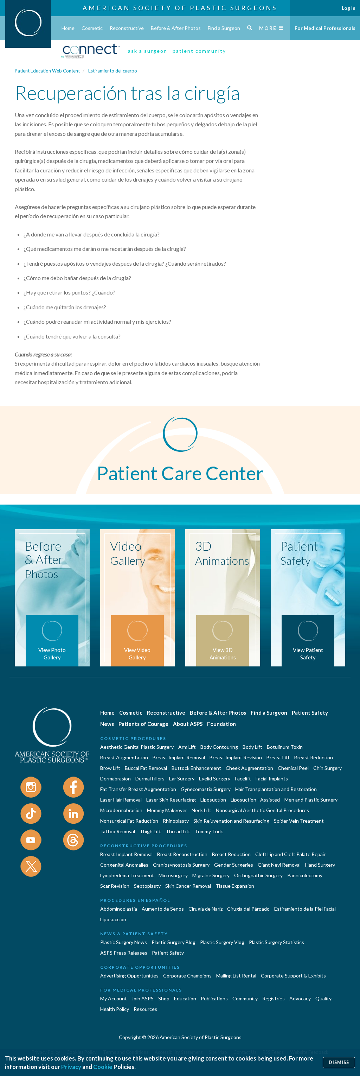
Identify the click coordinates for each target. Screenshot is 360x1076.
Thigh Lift (150, 831)
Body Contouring (219, 747)
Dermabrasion (115, 778)
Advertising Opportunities (129, 976)
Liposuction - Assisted (255, 800)
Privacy (71, 1066)
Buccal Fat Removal (146, 768)
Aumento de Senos (163, 909)
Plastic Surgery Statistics (276, 942)
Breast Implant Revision (236, 757)
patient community (199, 51)
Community (245, 998)
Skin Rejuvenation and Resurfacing (231, 821)
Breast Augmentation (124, 757)
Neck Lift (201, 810)
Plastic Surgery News (123, 942)
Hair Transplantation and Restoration (276, 789)
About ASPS (187, 724)
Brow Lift (110, 768)
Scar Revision (114, 886)
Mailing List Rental (236, 976)
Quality (323, 998)
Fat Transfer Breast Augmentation (138, 789)
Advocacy (300, 998)
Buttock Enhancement (196, 768)
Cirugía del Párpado (248, 909)
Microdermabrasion (121, 810)
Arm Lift (187, 747)
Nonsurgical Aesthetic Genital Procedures (262, 810)
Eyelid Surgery (214, 778)
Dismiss (339, 1062)
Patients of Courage (143, 724)
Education (185, 998)
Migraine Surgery (211, 875)
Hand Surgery (320, 865)
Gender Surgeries (233, 865)
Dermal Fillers (150, 778)
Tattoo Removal (117, 831)
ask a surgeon (147, 51)
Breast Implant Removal (179, 757)
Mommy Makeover (167, 810)
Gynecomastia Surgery (206, 789)
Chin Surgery (327, 768)
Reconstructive (127, 28)
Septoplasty (147, 886)
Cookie (102, 1066)
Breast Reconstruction (182, 854)
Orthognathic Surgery (258, 875)
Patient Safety (310, 712)
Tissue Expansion (235, 886)
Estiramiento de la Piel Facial (305, 909)
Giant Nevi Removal (279, 865)
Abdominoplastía (118, 909)
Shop (163, 998)
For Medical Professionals (325, 28)
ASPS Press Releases (123, 953)
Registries (273, 998)
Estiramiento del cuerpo (112, 71)
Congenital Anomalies (124, 865)
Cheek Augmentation (249, 768)
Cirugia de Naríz (205, 909)
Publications (214, 998)
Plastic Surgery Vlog (222, 942)
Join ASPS (142, 998)
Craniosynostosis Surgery (181, 865)
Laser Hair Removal (121, 800)
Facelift (243, 778)
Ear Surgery (181, 778)
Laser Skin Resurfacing (171, 800)
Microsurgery (173, 875)
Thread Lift (178, 831)
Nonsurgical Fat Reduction (129, 821)
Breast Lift (278, 757)
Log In (348, 8)
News (107, 724)
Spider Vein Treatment (299, 821)
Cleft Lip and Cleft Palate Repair (290, 854)
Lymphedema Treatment (127, 875)
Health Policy (114, 1009)
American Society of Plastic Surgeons (180, 8)
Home (68, 28)
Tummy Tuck (209, 831)
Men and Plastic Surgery (311, 800)
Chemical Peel (293, 768)
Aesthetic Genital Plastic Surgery (137, 747)
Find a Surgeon (224, 28)
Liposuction (213, 800)
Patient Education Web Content (47, 71)
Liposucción (113, 919)
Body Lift (252, 747)
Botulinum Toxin (285, 747)
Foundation (221, 724)
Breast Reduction (313, 757)
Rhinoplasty (176, 821)
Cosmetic (92, 28)
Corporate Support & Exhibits (293, 976)
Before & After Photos (176, 28)
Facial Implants (272, 778)
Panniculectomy (304, 875)
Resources (145, 1009)
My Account (113, 998)
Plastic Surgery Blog (173, 942)
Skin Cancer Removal (188, 886)
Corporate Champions (187, 976)
